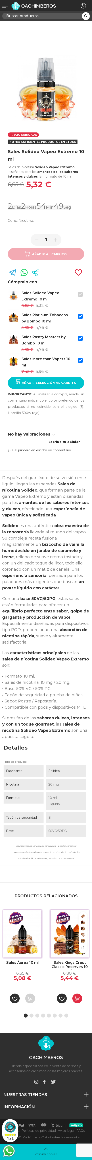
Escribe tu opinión (65, 442)
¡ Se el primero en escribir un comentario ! (40, 450)
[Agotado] (30, 998)
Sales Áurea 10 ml (22, 962)
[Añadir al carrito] (77, 998)
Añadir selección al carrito (49, 382)
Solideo (54, 771)
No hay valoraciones (29, 434)
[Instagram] (36, 1082)
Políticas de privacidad (38, 1131)
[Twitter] (53, 1082)
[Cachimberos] (38, 6)
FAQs (80, 1131)
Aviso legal (66, 1131)
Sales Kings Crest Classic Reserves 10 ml (70, 965)
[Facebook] (44, 1082)
